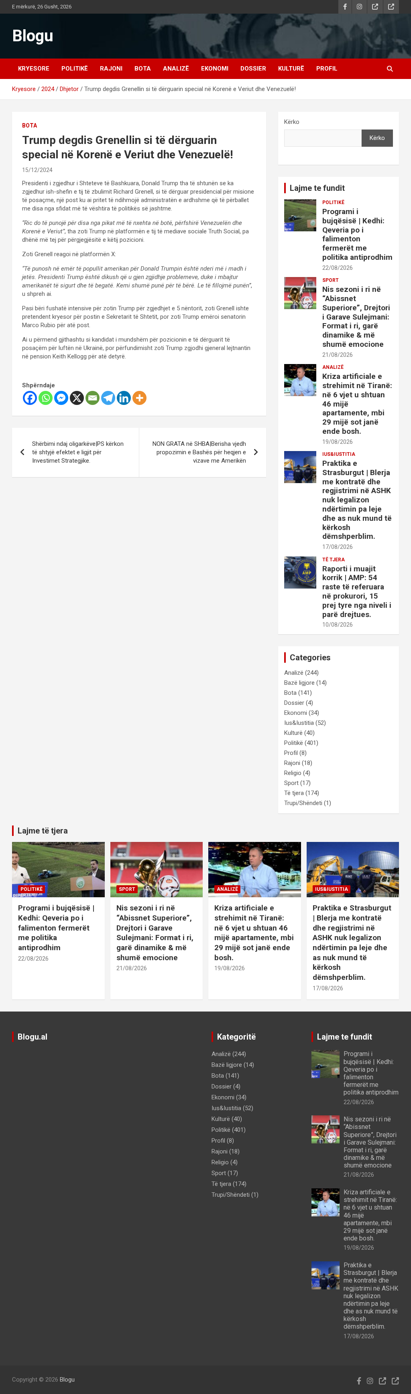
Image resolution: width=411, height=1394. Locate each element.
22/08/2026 (337, 268)
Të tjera (333, 559)
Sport (330, 280)
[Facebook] (30, 398)
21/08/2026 (337, 355)
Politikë (74, 68)
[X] (77, 398)
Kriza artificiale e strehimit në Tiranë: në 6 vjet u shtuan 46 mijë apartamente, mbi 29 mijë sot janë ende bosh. (254, 932)
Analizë (176, 68)
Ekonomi (214, 68)
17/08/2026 (337, 547)
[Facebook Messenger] (61, 398)
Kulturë (291, 68)
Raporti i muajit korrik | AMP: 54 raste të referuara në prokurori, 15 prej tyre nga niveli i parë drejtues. (356, 591)
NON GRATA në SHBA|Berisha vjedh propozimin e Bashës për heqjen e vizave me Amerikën (199, 452)
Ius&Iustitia (338, 454)
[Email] (92, 398)
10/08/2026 (337, 624)
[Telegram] (108, 398)
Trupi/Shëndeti (303, 803)
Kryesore (33, 68)
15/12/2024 (37, 170)
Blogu (32, 35)
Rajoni (111, 68)
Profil (327, 68)
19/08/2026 (337, 442)
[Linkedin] (124, 398)
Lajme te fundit (317, 188)
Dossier (253, 68)
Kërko (291, 121)
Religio (292, 773)
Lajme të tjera (43, 831)
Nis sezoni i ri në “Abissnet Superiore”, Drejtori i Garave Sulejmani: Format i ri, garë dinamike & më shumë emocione (356, 317)
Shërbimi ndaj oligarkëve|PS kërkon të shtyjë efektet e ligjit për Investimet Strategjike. (78, 452)
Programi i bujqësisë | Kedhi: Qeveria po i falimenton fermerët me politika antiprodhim (357, 234)
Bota (142, 68)
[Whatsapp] (46, 398)
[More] (139, 398)
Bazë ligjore (299, 682)
